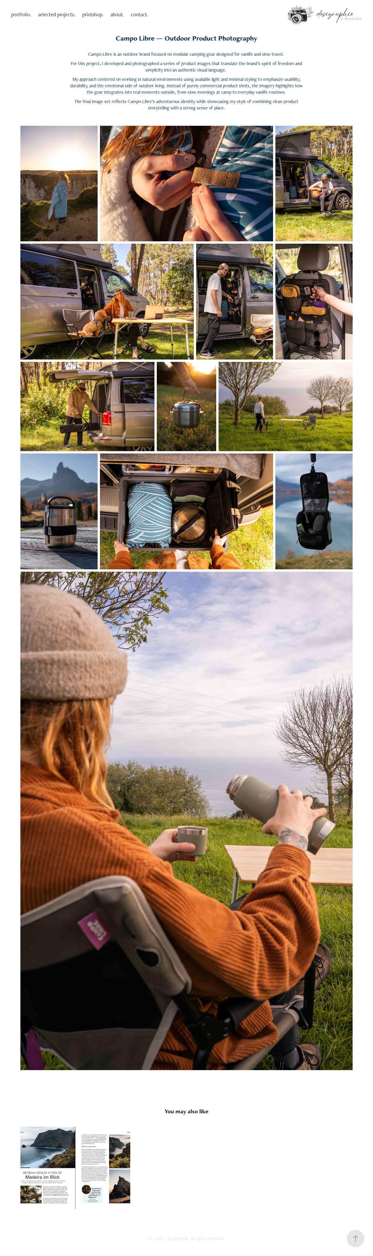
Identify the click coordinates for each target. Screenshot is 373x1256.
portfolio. (21, 14)
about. (117, 14)
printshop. (92, 14)
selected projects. (56, 14)
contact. (139, 14)
